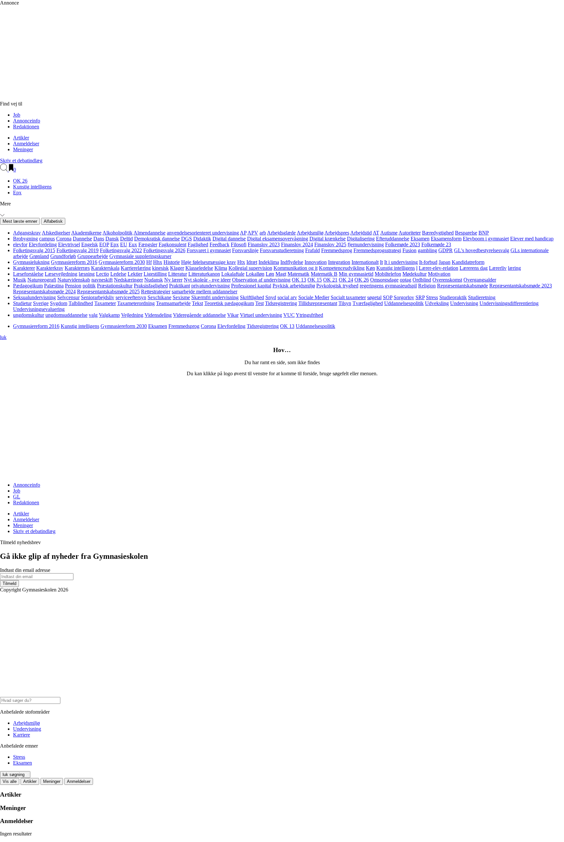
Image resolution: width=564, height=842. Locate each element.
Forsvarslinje (245, 250)
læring (514, 268)
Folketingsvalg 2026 (164, 250)
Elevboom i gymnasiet (486, 238)
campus (47, 238)
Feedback (219, 244)
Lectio (102, 274)
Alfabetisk (53, 221)
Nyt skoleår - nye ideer (207, 280)
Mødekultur (414, 274)
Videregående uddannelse (199, 315)
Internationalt (365, 262)
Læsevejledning (61, 274)
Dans (98, 238)
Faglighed (198, 244)
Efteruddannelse (392, 238)
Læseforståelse (28, 274)
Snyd (270, 297)
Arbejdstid (361, 232)
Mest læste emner (20, 221)
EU (123, 244)
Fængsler (147, 244)
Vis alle (10, 781)
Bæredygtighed (438, 232)
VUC (289, 315)
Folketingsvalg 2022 (121, 250)
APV (252, 232)
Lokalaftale (232, 274)
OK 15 (314, 280)
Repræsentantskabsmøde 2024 (44, 291)
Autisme (389, 232)
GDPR (445, 250)
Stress (432, 297)
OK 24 (346, 280)
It (381, 262)
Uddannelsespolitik (404, 303)
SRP (420, 297)
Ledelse (118, 274)
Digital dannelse (229, 238)
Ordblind (422, 280)
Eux (133, 244)
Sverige (41, 303)
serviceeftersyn (131, 297)
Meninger (23, 149)
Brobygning (25, 238)
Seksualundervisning (34, 297)
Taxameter (105, 303)
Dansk (112, 238)
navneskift (102, 280)
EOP (104, 244)
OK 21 (330, 280)
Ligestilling (155, 274)
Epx (17, 192)
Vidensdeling (158, 315)
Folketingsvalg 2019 (77, 250)
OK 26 (20, 181)
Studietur (22, 303)
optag (405, 280)
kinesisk (160, 268)
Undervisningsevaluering (39, 309)
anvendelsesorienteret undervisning (203, 232)
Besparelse (466, 232)
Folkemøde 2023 (402, 244)
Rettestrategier (155, 291)
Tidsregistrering (281, 303)
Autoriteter (410, 232)
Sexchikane (159, 297)
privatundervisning (210, 285)
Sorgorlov (404, 297)
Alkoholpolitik (117, 232)
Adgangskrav (27, 232)
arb (262, 232)
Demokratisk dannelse (157, 238)
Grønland (39, 256)
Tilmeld (9, 583)
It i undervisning (401, 262)
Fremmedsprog (336, 250)
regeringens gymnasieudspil (388, 285)
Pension (73, 285)
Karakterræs (77, 268)
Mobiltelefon (388, 274)
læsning (87, 274)
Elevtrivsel (69, 244)
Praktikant (179, 285)
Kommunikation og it (296, 268)
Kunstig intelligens (32, 186)
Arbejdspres (336, 232)
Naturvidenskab (73, 280)
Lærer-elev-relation (438, 268)
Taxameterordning (136, 303)
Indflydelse (291, 262)
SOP (387, 297)
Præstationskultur (115, 285)
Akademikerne (86, 232)
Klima (220, 268)
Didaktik (202, 238)
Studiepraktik (453, 297)
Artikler (21, 137)
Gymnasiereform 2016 (74, 262)
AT (376, 232)
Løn (270, 274)
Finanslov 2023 (264, 244)
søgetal (374, 297)
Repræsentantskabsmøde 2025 (108, 291)
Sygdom (58, 303)
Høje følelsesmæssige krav (208, 262)
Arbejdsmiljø (310, 232)
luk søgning (13, 774)
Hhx (157, 262)
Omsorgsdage (384, 280)
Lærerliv (498, 268)
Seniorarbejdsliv (97, 297)
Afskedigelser (56, 232)
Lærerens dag (474, 268)
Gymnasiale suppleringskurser (140, 256)
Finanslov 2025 (330, 244)
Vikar (233, 315)
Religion (427, 285)
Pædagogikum (28, 285)
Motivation (439, 274)
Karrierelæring (136, 268)
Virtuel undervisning (261, 315)
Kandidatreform (468, 262)
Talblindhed (81, 303)
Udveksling (437, 303)
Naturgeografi (41, 280)
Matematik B (324, 274)
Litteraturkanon (204, 274)
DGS (186, 238)
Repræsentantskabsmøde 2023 (520, 285)
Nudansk (153, 280)
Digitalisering (361, 238)
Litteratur (177, 274)
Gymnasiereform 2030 (122, 262)
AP (243, 232)
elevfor (20, 244)
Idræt (251, 262)
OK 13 (299, 280)
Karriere (21, 734)
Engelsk (89, 244)
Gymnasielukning (31, 262)
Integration (339, 262)
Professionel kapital (251, 285)
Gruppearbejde (92, 256)
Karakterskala (105, 268)
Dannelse (82, 238)
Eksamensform (446, 238)
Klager (177, 268)
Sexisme (181, 297)
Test (259, 303)
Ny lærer (173, 280)
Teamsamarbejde (173, 303)
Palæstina (54, 285)
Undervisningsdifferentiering (509, 303)
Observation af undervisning (261, 280)
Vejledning (132, 315)
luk (3, 337)
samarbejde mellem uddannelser (204, 291)
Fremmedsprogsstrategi (377, 250)
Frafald (312, 250)
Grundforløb (63, 256)
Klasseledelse (199, 268)
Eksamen (420, 238)
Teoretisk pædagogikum (229, 303)
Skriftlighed (252, 297)
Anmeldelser (26, 143)
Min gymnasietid (356, 274)
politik (89, 285)
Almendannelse (149, 232)
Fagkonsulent (172, 244)
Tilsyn (344, 303)
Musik (19, 280)
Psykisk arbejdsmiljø (294, 285)
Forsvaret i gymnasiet (209, 250)
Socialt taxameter (348, 297)
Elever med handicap (532, 238)
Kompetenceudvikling (342, 268)
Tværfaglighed (367, 303)
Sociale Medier (313, 297)
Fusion (409, 250)
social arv (287, 297)
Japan (444, 262)
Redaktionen (26, 126)
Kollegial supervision (250, 268)
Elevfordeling (43, 244)
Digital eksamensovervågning (277, 238)
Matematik (298, 274)
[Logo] (140, 98)
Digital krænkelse (327, 238)
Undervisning (464, 303)
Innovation (316, 262)
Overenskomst (447, 280)
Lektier (135, 274)
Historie (172, 262)
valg (93, 315)
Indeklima (268, 262)
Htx (241, 262)
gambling (427, 250)
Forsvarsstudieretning (282, 250)
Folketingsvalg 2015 (34, 250)
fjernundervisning (366, 244)
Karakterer (24, 268)
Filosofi (238, 244)
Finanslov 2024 (297, 244)
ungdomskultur (28, 315)
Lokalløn (255, 274)
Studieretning (481, 297)
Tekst (197, 303)
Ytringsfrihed (309, 315)
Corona (63, 238)
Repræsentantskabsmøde (462, 285)
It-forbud (428, 262)
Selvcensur (68, 297)
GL (16, 496)
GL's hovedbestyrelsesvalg (481, 250)
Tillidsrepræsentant (317, 303)
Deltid (126, 238)
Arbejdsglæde (281, 232)
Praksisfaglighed (151, 285)
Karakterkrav (49, 268)
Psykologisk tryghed (337, 285)
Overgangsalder (479, 280)
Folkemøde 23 (436, 244)
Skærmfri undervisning (215, 297)
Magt (280, 274)
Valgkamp (109, 315)
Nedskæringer (128, 280)
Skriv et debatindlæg (21, 160)
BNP (483, 232)
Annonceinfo (26, 120)
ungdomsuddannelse (66, 315)
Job (16, 115)
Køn (370, 268)
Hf (149, 262)
